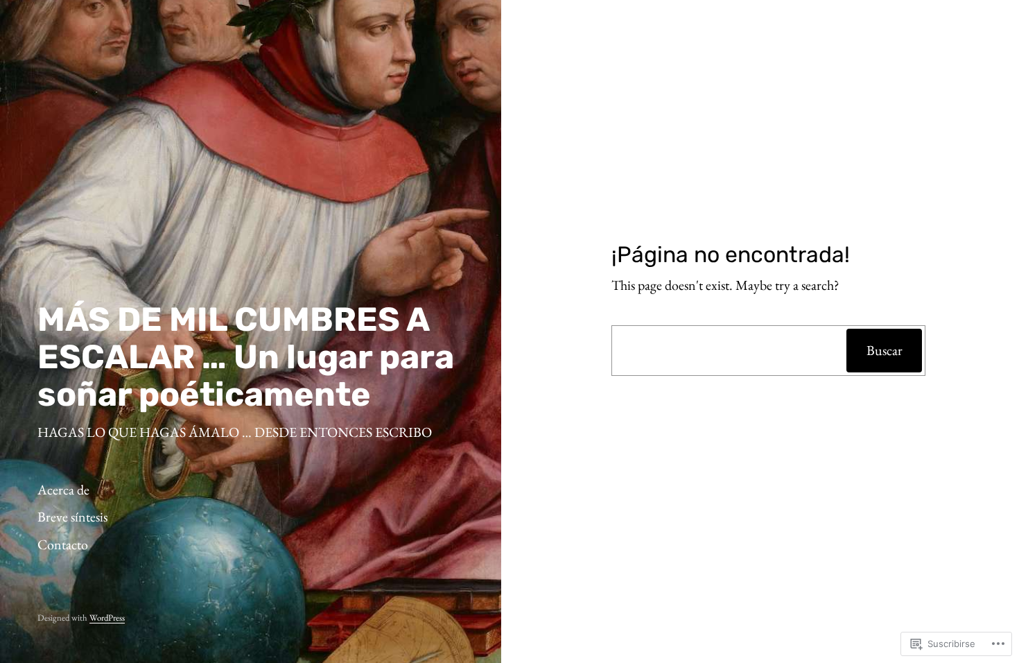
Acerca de (63, 490)
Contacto (62, 544)
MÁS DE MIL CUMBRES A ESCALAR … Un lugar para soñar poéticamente (245, 357)
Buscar (884, 350)
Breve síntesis (72, 517)
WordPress (107, 617)
